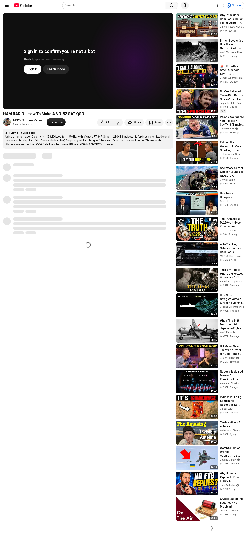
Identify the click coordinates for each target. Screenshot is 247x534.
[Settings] (218, 5)
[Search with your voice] (185, 5)
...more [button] (108, 144)
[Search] (172, 5)
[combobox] (115, 5)
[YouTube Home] (23, 5)
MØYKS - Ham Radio (27, 120)
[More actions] (169, 122)
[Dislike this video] (117, 122)
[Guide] (7, 5)
